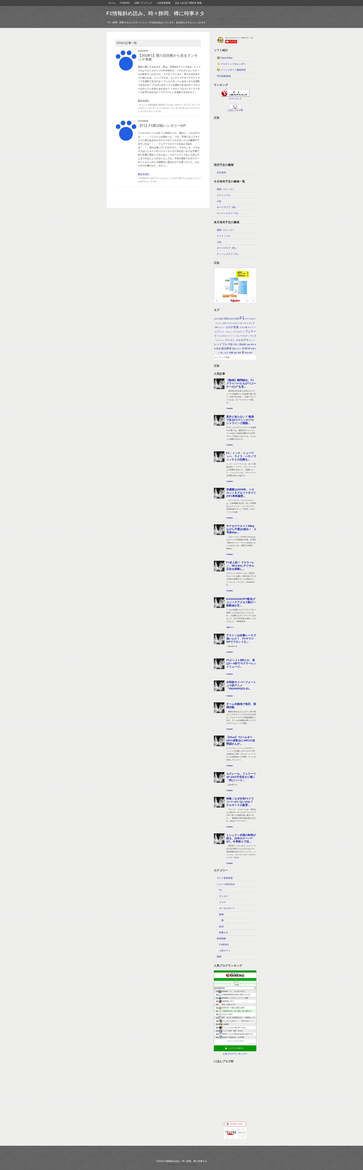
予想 (230, 344)
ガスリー (179, 105)
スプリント (219, 332)
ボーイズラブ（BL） (227, 207)
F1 (140, 105)
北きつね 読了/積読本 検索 (188, 3)
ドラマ (222, 902)
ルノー (252, 340)
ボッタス (186, 108)
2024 (231, 319)
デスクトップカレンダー (233, 64)
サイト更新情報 (225, 878)
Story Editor (226, 58)
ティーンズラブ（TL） (228, 213)
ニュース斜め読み (150, 105)
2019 (160, 105)
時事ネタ (223, 932)
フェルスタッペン (167, 108)
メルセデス (242, 339)
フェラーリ (153, 108)
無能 (235, 353)
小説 (219, 201)
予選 (235, 344)
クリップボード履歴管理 (233, 70)
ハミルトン (163, 178)
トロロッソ (143, 108)
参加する (253, 1044)
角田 (246, 353)
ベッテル (236, 336)
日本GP (246, 348)
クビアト (187, 105)
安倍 (252, 344)
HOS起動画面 (224, 76)
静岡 (250, 353)
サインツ (196, 105)
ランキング (145, 111)
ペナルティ (245, 336)
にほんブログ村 (235, 110)
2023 (226, 318)
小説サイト (224, 950)
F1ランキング (235, 99)
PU (246, 319)
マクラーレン (220, 340)
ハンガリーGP (175, 178)
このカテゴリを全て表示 (235, 1041)
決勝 (231, 353)
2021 (216, 319)
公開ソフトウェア (143, 3)
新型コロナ (236, 349)
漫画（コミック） (226, 189)
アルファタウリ (233, 323)
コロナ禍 (243, 327)
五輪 (248, 345)
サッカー (223, 896)
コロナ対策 (232, 327)
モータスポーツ (227, 908)
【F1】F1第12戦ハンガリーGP (162, 125)
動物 (221, 914)
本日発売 (221, 172)
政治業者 (226, 348)
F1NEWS (125, 3)
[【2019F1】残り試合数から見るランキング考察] (126, 51)
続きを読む (143, 100)
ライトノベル (223, 195)
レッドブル (156, 111)
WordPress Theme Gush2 (181, 1165)
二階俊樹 (241, 344)
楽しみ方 (224, 353)
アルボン (170, 105)
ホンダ (178, 108)
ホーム (112, 3)
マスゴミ (230, 340)
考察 (239, 353)
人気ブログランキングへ (235, 1054)
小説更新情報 (163, 3)
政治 (218, 348)
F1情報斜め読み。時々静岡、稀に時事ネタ (155, 13)
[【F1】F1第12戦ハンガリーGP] (126, 122)
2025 (237, 318)
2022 (221, 319)
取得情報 (221, 938)
